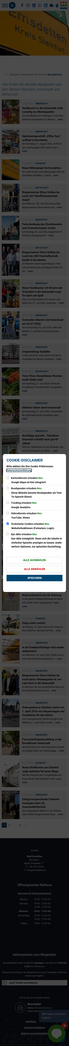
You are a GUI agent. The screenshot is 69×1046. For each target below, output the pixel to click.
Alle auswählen (34, 560)
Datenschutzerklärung (19, 470)
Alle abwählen (34, 569)
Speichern (34, 578)
